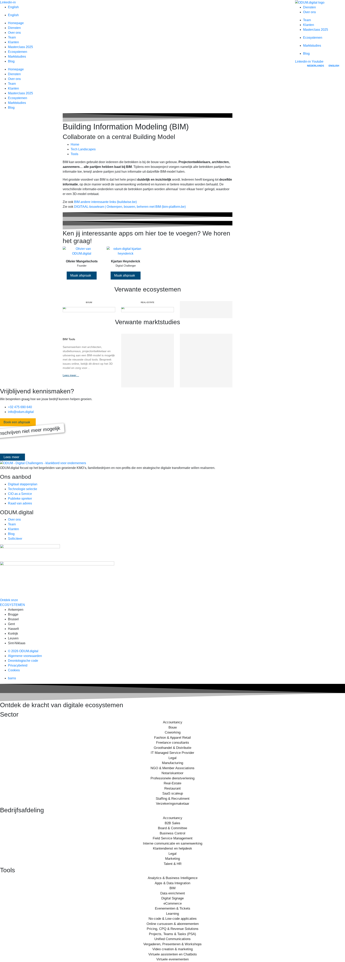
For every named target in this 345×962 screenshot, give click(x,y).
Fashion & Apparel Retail (172, 737)
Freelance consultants (172, 742)
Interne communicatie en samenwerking (172, 843)
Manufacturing (172, 763)
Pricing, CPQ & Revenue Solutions (172, 929)
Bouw (173, 727)
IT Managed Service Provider (172, 753)
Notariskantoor (172, 773)
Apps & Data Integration (172, 883)
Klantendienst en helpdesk (172, 848)
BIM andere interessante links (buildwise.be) (105, 202)
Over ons (14, 32)
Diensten (14, 28)
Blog (11, 61)
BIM (172, 888)
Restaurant (172, 788)
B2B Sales (172, 823)
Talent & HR (172, 864)
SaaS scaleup (172, 793)
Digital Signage (172, 898)
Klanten (13, 42)
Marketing (172, 859)
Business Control (172, 833)
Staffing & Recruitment (172, 799)
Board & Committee (172, 828)
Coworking (172, 732)
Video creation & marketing (172, 949)
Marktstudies (17, 56)
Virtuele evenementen (172, 959)
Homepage (16, 23)
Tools (74, 154)
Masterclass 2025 (20, 47)
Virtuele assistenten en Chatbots (172, 954)
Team (12, 37)
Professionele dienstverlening (172, 778)
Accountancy (172, 722)
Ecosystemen (17, 51)
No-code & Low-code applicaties (173, 919)
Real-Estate (172, 783)
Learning (172, 914)
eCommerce (173, 903)
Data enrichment (172, 893)
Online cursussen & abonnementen (173, 924)
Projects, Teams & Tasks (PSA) (172, 934)
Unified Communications (172, 939)
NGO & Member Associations (172, 768)
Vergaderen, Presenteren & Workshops (172, 944)
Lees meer (11, 457)
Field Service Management (172, 838)
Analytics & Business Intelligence (172, 878)
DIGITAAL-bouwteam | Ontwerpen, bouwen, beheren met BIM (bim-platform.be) (130, 206)
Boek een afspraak (17, 422)
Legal (172, 758)
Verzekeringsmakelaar (172, 803)
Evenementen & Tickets (172, 908)
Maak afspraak (80, 275)
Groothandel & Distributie (172, 748)
